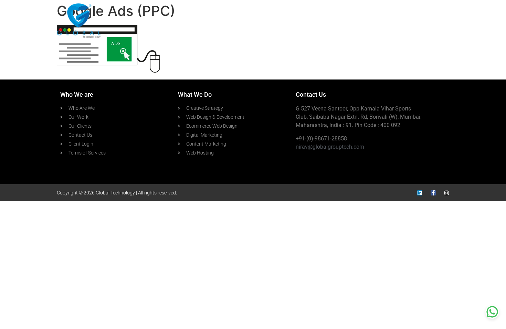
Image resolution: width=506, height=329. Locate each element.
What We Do (343, 20)
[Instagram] (446, 192)
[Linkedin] (419, 192)
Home (262, 20)
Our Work (390, 20)
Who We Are (299, 20)
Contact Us (428, 20)
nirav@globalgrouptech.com (330, 147)
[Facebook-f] (433, 192)
